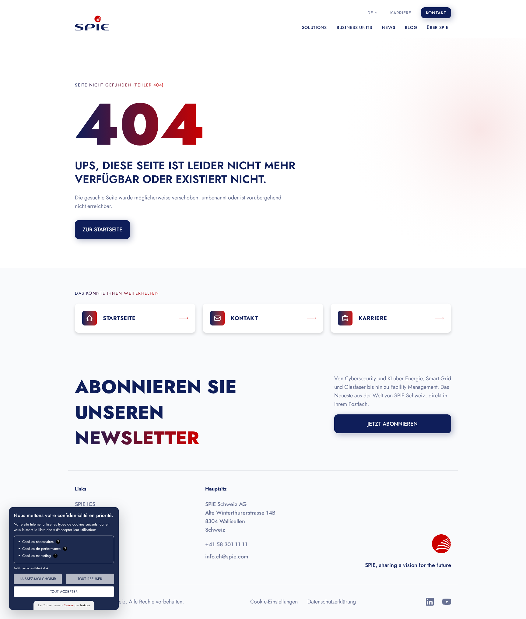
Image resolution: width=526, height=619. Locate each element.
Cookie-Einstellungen (274, 602)
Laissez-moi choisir (38, 579)
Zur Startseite (102, 230)
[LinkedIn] (429, 601)
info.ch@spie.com (226, 557)
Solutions (314, 27)
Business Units (354, 27)
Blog (411, 27)
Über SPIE (437, 27)
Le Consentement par (64, 605)
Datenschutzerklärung (331, 602)
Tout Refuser (90, 579)
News (388, 27)
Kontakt (436, 13)
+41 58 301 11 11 (226, 544)
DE (370, 13)
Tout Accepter (64, 591)
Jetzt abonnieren (392, 424)
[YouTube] (446, 602)
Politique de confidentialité (31, 568)
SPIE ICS (85, 504)
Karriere (400, 13)
